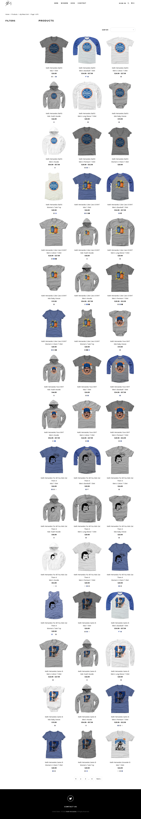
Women (64, 3)
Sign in (122, 3)
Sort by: (105, 30)
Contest (82, 3)
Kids (73, 3)
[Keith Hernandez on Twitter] (70, 798)
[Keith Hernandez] (17, 3)
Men (56, 3)
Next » (98, 779)
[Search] (128, 3)
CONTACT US (70, 807)
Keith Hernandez (71, 812)
